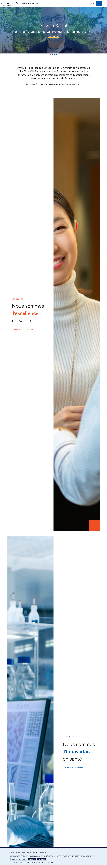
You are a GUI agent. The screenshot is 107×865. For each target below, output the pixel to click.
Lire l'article (53, 36)
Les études (17, 299)
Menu (92, 3)
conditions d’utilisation (45, 862)
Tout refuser (32, 859)
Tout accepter (41, 859)
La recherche (70, 737)
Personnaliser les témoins (19, 859)
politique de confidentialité (25, 862)
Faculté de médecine (27, 3)
